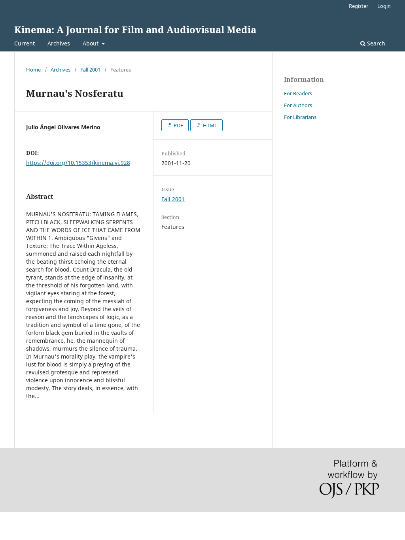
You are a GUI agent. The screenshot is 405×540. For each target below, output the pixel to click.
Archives (58, 43)
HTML (209, 125)
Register (358, 5)
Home (33, 69)
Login (384, 5)
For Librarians (300, 117)
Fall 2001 (90, 69)
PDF (177, 125)
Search (375, 43)
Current (24, 43)
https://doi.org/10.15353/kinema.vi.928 (78, 162)
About (91, 43)
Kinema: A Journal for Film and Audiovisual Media (135, 29)
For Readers (298, 93)
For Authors (298, 105)
